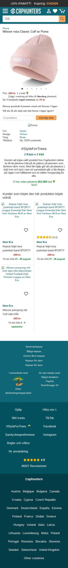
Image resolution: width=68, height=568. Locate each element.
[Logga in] (49, 11)
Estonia (57, 508)
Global (40, 516)
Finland (17, 516)
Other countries (34, 558)
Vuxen (23, 131)
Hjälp (18, 409)
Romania (27, 541)
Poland (55, 533)
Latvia (51, 524)
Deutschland (29, 508)
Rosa (22, 137)
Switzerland (28, 549)
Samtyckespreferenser (20, 434)
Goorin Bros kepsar (34, 355)
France (28, 516)
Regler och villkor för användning (18, 447)
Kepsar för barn (34, 365)
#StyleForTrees (17, 426)
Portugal (13, 541)
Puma (6, 28)
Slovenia (54, 541)
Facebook (49, 426)
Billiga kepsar (34, 351)
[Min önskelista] (55, 11)
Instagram (49, 434)
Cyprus (28, 499)
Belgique (28, 491)
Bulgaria (41, 491)
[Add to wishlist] (26, 230)
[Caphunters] (20, 11)
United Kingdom (49, 549)
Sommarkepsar (34, 346)
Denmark (12, 508)
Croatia (16, 499)
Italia (41, 524)
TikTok (50, 418)
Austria (15, 491)
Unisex (23, 134)
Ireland (31, 524)
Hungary (18, 524)
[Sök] (62, 18)
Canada (54, 491)
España (44, 508)
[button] (22, 89)
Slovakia (40, 541)
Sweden (14, 549)
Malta (44, 533)
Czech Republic (46, 499)
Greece (51, 516)
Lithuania (14, 533)
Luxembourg (31, 533)
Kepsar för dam (34, 360)
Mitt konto (18, 418)
